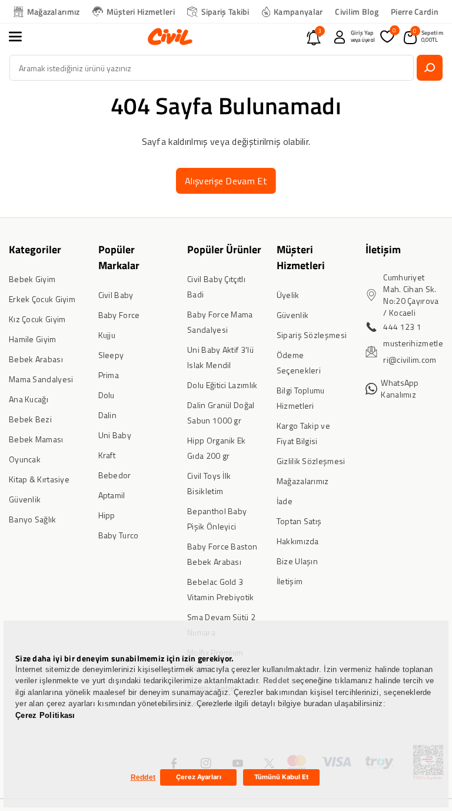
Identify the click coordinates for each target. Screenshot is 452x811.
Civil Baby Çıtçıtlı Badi (216, 286)
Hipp (106, 515)
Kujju (107, 335)
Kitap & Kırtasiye (39, 479)
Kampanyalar (298, 11)
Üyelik (288, 295)
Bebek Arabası (36, 359)
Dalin (107, 415)
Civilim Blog (356, 11)
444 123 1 (402, 326)
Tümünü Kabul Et (281, 777)
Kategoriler (35, 249)
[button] (22, 36)
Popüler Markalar (118, 257)
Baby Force (119, 315)
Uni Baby (114, 435)
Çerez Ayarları (198, 777)
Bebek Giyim (32, 279)
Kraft (107, 455)
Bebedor (114, 475)
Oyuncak (25, 459)
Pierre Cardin (414, 11)
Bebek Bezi (30, 419)
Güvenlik (25, 499)
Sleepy (111, 355)
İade (285, 501)
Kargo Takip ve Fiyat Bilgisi (303, 433)
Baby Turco (118, 535)
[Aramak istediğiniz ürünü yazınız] (430, 68)
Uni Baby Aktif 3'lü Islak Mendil (220, 357)
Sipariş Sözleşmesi (312, 335)
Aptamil (111, 495)
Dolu (106, 395)
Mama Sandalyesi (41, 379)
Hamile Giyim (32, 339)
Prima (108, 375)
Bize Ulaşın (297, 561)
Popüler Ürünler (224, 249)
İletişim (290, 581)
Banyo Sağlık (32, 519)
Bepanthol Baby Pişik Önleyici (217, 518)
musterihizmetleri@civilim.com (413, 351)
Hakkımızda (298, 541)
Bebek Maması (36, 439)
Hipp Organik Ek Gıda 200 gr (216, 448)
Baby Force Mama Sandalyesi (220, 322)
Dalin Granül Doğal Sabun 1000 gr (220, 412)
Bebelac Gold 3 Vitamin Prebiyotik (220, 589)
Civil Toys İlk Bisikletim (209, 483)
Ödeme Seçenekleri (299, 362)
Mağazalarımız (53, 11)
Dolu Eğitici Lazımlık (222, 385)
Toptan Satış (299, 521)
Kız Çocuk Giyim (37, 319)
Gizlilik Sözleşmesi (311, 461)
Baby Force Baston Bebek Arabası (222, 554)
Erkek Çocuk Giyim (42, 299)
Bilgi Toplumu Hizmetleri (301, 398)
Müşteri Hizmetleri (141, 11)
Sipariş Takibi (225, 11)
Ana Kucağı (28, 399)
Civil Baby (116, 295)
